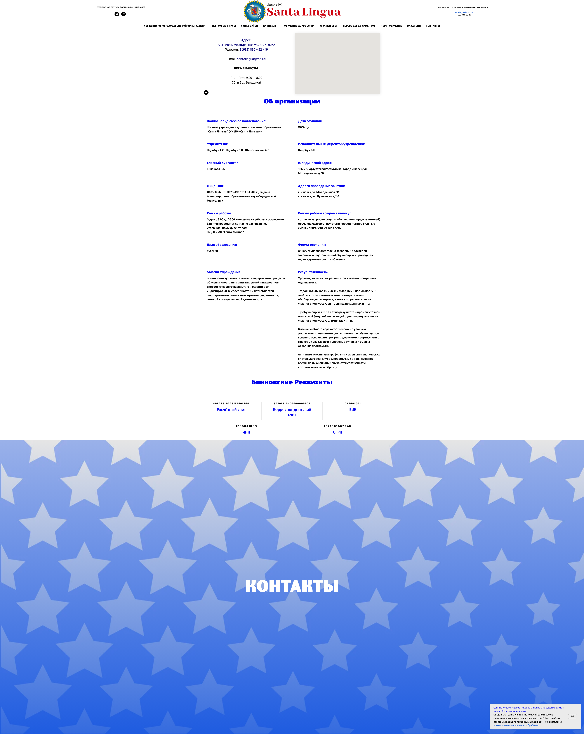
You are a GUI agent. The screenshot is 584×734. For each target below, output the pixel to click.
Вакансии (414, 26)
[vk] (117, 15)
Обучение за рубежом (299, 26)
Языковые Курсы (224, 26)
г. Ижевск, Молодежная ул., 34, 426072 (246, 44)
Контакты (433, 26)
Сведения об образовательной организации (175, 26)
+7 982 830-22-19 (463, 15)
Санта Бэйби (249, 26)
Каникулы (270, 26)
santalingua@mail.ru (463, 13)
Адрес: (246, 40)
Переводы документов (359, 26)
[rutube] (123, 15)
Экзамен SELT (329, 26)
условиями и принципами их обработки (516, 725)
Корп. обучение (391, 26)
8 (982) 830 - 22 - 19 (254, 49)
